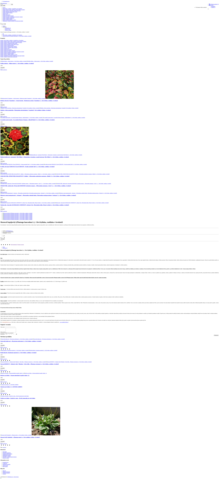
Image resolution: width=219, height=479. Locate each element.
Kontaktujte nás (8, 28)
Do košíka (2, 67)
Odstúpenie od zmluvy (7, 454)
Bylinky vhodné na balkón (7, 18)
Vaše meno (2, 327)
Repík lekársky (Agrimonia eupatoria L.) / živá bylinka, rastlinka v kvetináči (18, 352)
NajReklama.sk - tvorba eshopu (13, 476)
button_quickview (3, 69)
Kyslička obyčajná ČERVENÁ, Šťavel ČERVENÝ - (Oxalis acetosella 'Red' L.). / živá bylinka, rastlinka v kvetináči (27, 166)
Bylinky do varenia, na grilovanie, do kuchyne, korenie (13, 16)
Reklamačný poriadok (7, 455)
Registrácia (213, 6)
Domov (4, 7)
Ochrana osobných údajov (7, 453)
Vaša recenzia (2, 332)
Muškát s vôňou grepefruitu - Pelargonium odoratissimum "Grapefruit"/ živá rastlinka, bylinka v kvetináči (25, 110)
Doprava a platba (8, 30)
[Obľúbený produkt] (0, 125)
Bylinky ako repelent (6, 14)
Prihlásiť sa (213, 7)
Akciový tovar (7, 29)
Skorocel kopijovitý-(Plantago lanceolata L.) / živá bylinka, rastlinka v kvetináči (17, 36)
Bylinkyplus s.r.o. (9, 230)
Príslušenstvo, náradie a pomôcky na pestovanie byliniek (13, 20)
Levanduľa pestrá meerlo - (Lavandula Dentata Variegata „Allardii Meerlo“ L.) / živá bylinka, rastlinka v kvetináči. (27, 119)
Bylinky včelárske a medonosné (8, 17)
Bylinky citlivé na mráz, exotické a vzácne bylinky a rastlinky (14, 9)
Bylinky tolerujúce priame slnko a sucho (10, 11)
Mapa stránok (5, 466)
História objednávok (6, 471)
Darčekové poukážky (6, 464)
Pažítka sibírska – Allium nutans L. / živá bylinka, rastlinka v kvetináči (17, 63)
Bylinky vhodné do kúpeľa (7, 12)
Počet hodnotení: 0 (14, 244)
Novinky (4, 473)
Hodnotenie (2, 334)
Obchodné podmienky (7, 452)
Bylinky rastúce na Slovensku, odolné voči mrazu (12, 10)
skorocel (4, 447)
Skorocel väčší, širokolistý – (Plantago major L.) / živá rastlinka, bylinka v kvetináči (20, 437)
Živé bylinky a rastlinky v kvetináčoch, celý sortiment (12, 8)
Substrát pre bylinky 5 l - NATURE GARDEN (11, 386)
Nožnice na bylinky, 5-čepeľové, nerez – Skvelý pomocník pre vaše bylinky (17, 398)
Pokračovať (216, 335)
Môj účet (4, 470)
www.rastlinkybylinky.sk (64, 322)
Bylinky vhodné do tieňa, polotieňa (8, 46)
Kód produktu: (5, 231)
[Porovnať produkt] (2, 125)
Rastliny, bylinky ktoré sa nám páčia (8, 56)
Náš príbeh (5, 451)
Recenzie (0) (5, 248)
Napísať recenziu (21, 244)
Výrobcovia (5, 463)
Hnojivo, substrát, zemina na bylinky (9, 19)
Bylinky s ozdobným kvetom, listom (8, 43)
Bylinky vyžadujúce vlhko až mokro (8, 47)
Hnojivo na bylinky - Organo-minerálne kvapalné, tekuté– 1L (14, 375)
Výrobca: (4, 230)
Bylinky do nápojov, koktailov (8, 15)
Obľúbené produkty (6, 472)
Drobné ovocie (5, 13)
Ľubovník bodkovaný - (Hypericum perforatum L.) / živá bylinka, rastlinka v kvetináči (20, 341)
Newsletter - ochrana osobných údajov (10, 456)
